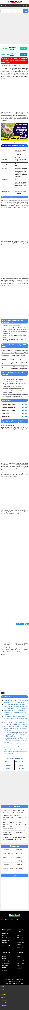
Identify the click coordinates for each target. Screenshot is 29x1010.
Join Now (23, 48)
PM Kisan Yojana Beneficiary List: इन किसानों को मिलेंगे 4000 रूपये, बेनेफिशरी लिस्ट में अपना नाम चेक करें (15, 752)
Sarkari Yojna (19, 861)
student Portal (19, 864)
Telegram (8, 762)
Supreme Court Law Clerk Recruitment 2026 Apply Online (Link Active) (14, 838)
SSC (18, 958)
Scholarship (6, 864)
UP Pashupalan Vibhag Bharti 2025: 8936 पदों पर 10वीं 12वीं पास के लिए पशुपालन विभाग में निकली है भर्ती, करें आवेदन (15, 734)
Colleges (4, 942)
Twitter (8, 768)
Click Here (24, 404)
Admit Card (18, 849)
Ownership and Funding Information (14, 983)
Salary (19, 956)
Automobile (20, 940)
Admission (12, 5)
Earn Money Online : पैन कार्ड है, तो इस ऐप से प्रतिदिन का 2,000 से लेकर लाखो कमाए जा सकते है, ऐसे (15, 718)
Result (6, 5)
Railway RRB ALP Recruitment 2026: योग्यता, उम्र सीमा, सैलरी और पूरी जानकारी (13, 811)
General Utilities (10, 692)
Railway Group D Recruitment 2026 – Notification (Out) (13, 833)
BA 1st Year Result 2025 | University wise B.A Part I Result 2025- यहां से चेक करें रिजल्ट (16, 746)
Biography (5, 970)
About (7, 920)
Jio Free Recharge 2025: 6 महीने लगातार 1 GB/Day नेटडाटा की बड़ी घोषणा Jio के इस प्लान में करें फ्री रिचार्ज (15, 728)
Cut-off (4, 935)
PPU (18, 965)
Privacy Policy (9, 979)
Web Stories (4, 1005)
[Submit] (25, 11)
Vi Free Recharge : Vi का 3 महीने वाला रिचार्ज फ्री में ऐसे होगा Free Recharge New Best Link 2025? (16, 740)
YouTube (21, 768)
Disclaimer (21, 977)
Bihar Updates (21, 942)
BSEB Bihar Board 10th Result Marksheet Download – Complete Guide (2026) (14, 817)
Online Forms (6, 940)
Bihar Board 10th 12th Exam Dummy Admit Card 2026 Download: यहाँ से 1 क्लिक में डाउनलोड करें (15, 712)
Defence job (18, 853)
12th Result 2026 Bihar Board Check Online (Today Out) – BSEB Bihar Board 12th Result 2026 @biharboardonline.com (16, 706)
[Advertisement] (14, 28)
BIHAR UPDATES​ (8, 853)
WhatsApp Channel (21, 762)
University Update (8, 868)
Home (2, 5)
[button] (27, 623)
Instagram (21, 765)
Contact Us (14, 977)
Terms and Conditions (14, 981)
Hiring (11, 920)
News (4, 956)
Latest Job (19, 5)
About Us (7, 977)
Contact (17, 920)
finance (19, 944)
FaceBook (8, 765)
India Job (5, 933)
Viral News (18, 868)
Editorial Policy (19, 979)
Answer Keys (6, 945)
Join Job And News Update (14, 758)
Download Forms (22, 961)
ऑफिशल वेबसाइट (14, 381)
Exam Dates (5, 938)
